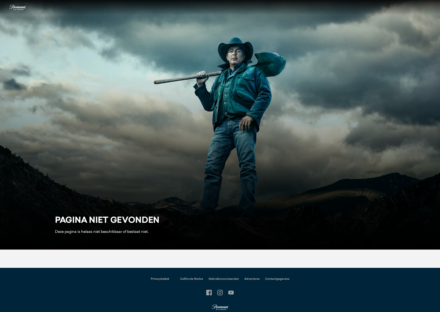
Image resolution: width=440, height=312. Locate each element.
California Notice (191, 279)
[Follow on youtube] (231, 292)
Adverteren (252, 279)
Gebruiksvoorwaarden (224, 279)
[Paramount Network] (220, 307)
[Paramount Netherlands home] (17, 7)
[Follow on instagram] (220, 292)
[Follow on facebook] (209, 292)
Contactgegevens (277, 279)
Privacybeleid (160, 279)
